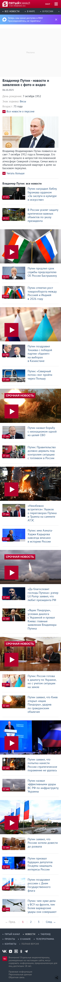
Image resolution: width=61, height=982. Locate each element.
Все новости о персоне (20, 111)
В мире (31, 11)
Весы (23, 101)
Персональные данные (20, 974)
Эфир (47, 4)
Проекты (10, 939)
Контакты (10, 943)
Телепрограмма (45, 939)
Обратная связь (17, 977)
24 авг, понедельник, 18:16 (17, 6)
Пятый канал (12, 934)
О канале (25, 939)
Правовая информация (20, 971)
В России (47, 11)
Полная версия (30, 943)
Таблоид (45, 934)
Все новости (12, 11)
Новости (30, 934)
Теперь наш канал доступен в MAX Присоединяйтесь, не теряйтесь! (25, 19)
